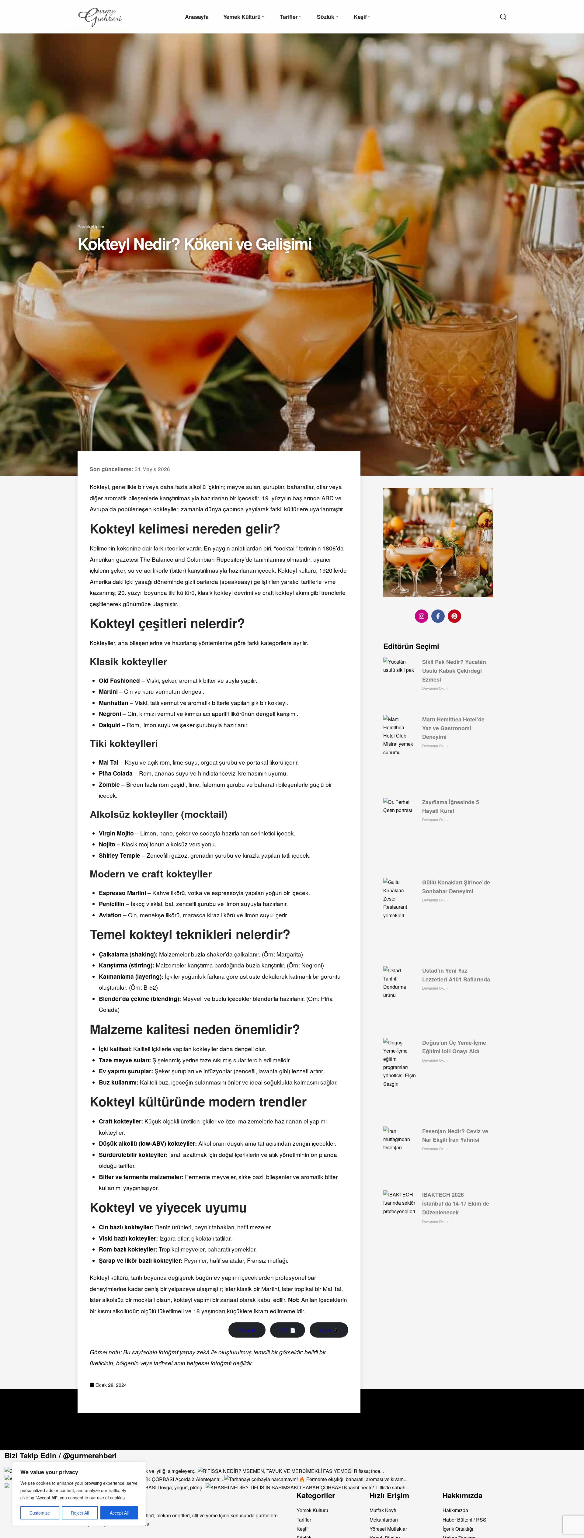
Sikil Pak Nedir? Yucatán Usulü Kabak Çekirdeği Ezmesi (454, 670)
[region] (79, 1494)
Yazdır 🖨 (247, 1330)
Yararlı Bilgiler (91, 226)
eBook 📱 (329, 1330)
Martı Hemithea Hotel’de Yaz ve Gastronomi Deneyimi (453, 728)
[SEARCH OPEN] (503, 16)
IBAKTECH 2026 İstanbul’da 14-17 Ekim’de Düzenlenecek (455, 1203)
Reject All (80, 1513)
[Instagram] (421, 616)
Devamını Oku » (435, 688)
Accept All (119, 1513)
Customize (40, 1513)
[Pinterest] (454, 616)
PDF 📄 (288, 1330)
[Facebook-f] (438, 616)
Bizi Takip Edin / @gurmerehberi (61, 1455)
